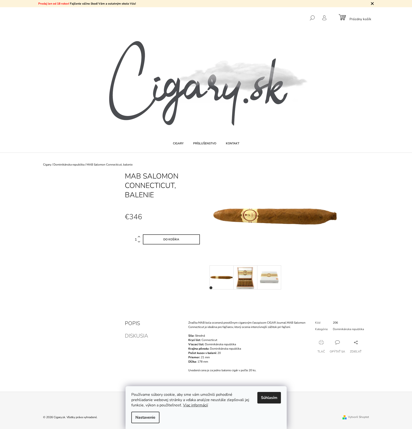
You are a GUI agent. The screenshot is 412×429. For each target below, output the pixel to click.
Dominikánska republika (348, 329)
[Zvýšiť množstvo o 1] (139, 236)
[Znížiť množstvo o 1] (139, 241)
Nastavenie (145, 417)
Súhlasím (269, 397)
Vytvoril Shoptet (358, 417)
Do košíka (171, 239)
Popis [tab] (132, 323)
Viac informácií (195, 405)
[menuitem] (178, 143)
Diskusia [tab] (136, 336)
